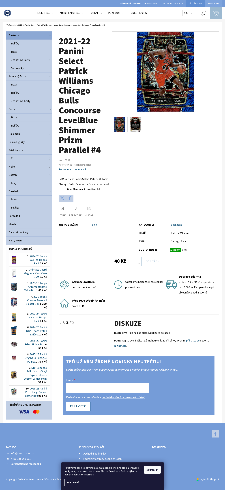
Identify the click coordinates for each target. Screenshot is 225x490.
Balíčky (15, 44)
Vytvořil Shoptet (210, 479)
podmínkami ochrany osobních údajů (123, 397)
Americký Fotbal (18, 76)
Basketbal (14, 35)
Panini (94, 225)
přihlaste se (192, 341)
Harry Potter (16, 241)
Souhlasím (152, 470)
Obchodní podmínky (94, 454)
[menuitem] (45, 13)
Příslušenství (16, 150)
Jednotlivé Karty (20, 101)
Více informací (86, 474)
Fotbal (12, 109)
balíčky (15, 208)
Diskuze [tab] (66, 322)
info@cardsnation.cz (22, 453)
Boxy (14, 52)
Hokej (12, 167)
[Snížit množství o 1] (139, 263)
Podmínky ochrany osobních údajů (102, 459)
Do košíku (152, 261)
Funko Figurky (17, 142)
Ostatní (13, 175)
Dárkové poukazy (18, 232)
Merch (12, 224)
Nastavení (73, 482)
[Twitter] (62, 198)
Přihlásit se (78, 406)
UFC (11, 158)
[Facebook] (69, 198)
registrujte (120, 346)
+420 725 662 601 (21, 459)
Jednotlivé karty (20, 60)
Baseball (13, 191)
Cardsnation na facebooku (26, 464)
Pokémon (14, 134)
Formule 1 (14, 216)
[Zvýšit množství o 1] (139, 259)
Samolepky (17, 68)
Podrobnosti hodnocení (72, 169)
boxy (14, 183)
